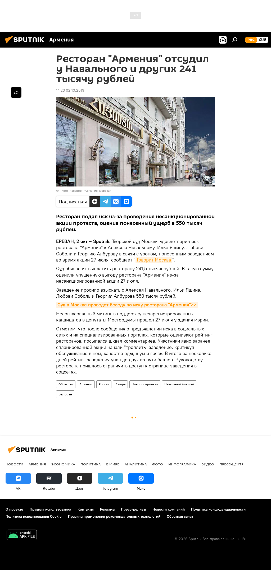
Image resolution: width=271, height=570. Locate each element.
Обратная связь (180, 516)
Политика (90, 464)
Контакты (86, 509)
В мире (120, 384)
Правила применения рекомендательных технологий (114, 516)
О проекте (14, 509)
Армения (85, 384)
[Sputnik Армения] (26, 44)
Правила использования (50, 509)
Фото (157, 464)
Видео (207, 464)
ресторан (65, 394)
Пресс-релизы (133, 509)
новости (14, 464)
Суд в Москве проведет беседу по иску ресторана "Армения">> (127, 305)
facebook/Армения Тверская (90, 191)
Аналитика (136, 464)
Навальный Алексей (179, 384)
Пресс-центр (231, 464)
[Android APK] (22, 535)
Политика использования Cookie (34, 516)
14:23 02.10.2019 (70, 90)
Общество (65, 384)
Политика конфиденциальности (218, 509)
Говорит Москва (154, 260)
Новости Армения (145, 384)
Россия (104, 384)
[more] (16, 92)
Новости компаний (168, 509)
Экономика (63, 464)
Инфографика (182, 464)
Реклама (107, 509)
